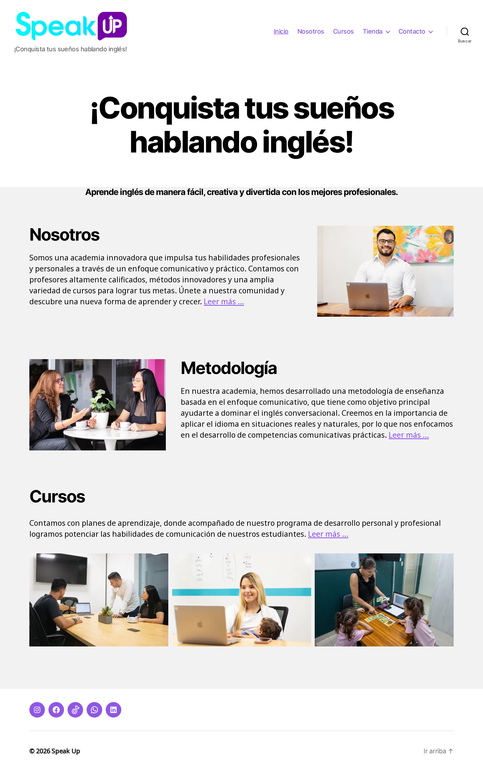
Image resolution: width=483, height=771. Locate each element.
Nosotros (310, 31)
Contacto (411, 31)
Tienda (373, 31)
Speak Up (66, 751)
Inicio (281, 31)
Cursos (343, 31)
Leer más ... (224, 301)
